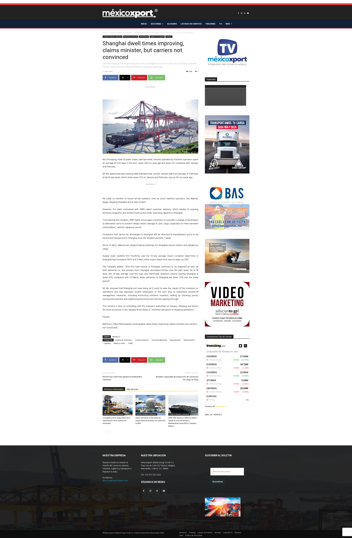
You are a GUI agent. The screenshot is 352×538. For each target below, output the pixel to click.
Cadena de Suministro (123, 340)
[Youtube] (247, 13)
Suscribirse (217, 481)
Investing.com (222, 406)
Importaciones (189, 340)
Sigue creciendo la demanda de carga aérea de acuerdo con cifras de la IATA (150, 420)
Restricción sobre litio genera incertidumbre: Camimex (122, 378)
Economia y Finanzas (130, 37)
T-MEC (130, 343)
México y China (119, 343)
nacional (169, 37)
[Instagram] (241, 13)
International (144, 37)
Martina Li (116, 337)
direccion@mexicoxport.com (115, 480)
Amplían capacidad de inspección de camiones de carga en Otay (177, 378)
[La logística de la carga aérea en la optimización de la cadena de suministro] (118, 405)
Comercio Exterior (142, 340)
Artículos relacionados (113, 389)
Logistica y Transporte (157, 37)
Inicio (105, 33)
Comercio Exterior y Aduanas (120, 33)
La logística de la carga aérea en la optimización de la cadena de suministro (116, 420)
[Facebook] (238, 13)
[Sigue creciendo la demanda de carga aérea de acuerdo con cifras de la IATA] (150, 405)
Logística (107, 343)
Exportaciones (175, 340)
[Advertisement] (150, 92)
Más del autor (133, 389)
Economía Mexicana (159, 340)
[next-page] (108, 431)
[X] (244, 13)
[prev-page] (104, 431)
